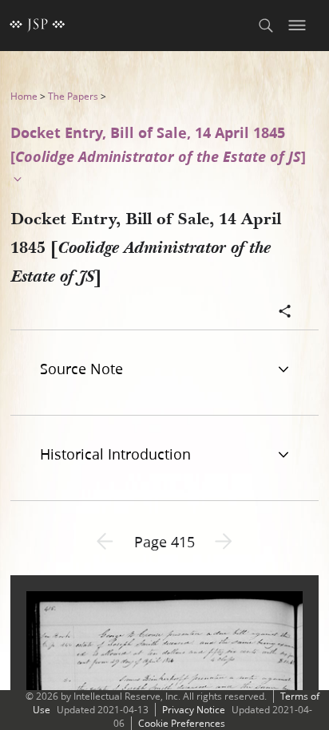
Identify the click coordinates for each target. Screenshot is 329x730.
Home (24, 96)
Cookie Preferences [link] (181, 723)
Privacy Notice (193, 709)
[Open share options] (285, 312)
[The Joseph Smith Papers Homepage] (37, 25)
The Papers (73, 96)
